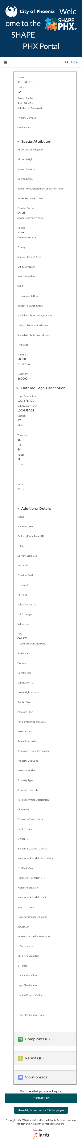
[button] (67, 62)
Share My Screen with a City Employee (41, 1110)
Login (74, 62)
